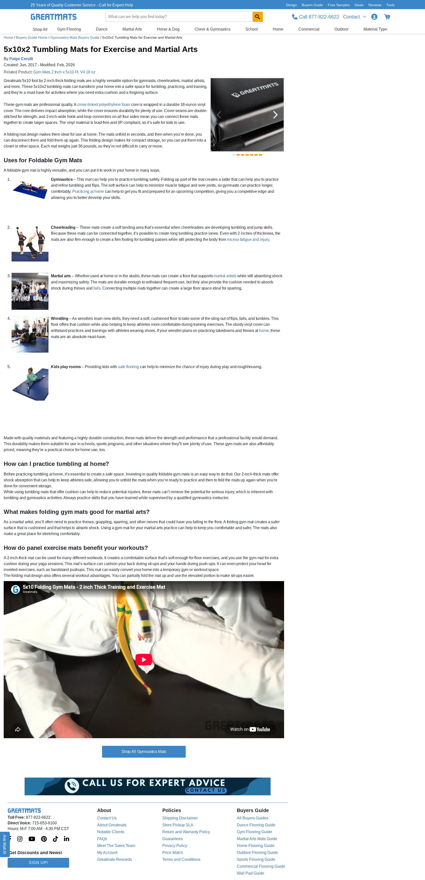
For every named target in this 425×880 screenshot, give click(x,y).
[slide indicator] (234, 155)
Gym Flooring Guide (254, 832)
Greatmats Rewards (114, 859)
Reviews (374, 5)
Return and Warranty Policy (186, 832)
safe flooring (128, 367)
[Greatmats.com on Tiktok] (55, 839)
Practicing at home (88, 191)
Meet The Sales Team (116, 846)
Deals (359, 5)
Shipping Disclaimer (180, 818)
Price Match (172, 852)
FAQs (102, 839)
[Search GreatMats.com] (258, 17)
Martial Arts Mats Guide (257, 839)
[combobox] (184, 17)
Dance (101, 29)
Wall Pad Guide (250, 873)
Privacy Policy (174, 846)
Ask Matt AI (5, 844)
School (251, 29)
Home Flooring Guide (255, 846)
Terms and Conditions (181, 859)
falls (96, 288)
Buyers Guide (312, 5)
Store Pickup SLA (177, 825)
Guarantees (172, 839)
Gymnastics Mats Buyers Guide (75, 37)
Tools (390, 5)
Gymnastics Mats (152, 752)
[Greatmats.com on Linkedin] (66, 839)
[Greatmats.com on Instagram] (19, 839)
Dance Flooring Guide (256, 825)
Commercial (308, 29)
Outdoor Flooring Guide (257, 852)
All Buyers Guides (252, 818)
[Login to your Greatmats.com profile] (374, 17)
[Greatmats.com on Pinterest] (44, 839)
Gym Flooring (69, 29)
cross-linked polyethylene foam (103, 104)
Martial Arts (132, 29)
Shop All (40, 29)
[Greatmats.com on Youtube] (32, 839)
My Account (107, 852)
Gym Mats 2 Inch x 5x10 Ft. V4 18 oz (64, 72)
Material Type (375, 29)
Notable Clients (110, 832)
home (264, 330)
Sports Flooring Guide (256, 859)
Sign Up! (38, 863)
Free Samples (339, 5)
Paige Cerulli (21, 59)
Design (291, 5)
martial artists (225, 276)
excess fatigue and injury (248, 239)
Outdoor (341, 29)
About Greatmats (111, 825)
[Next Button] (275, 114)
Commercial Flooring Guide (261, 866)
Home (278, 29)
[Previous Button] (219, 114)
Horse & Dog (168, 29)
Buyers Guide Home (32, 37)
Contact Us (107, 818)
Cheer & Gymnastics (212, 29)
